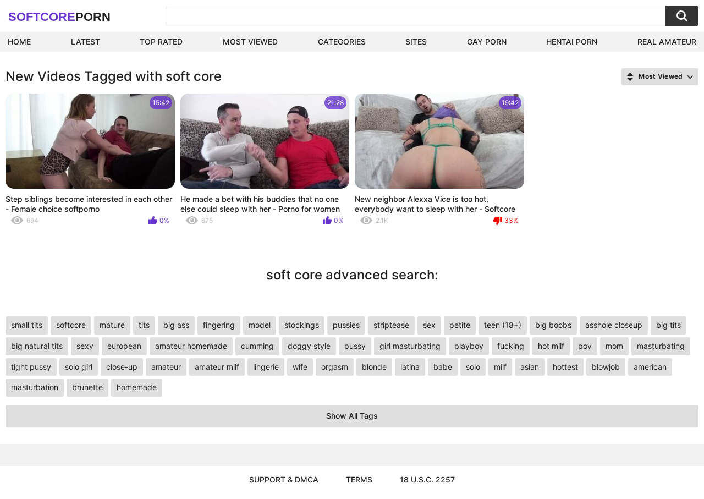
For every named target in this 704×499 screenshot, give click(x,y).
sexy (85, 345)
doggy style (309, 345)
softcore (71, 325)
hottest (565, 366)
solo (473, 366)
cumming (257, 345)
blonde (374, 366)
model (260, 325)
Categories (342, 41)
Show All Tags (352, 415)
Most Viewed (250, 41)
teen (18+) (502, 325)
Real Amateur (666, 41)
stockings (301, 325)
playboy (468, 345)
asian (529, 366)
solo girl (78, 366)
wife (300, 366)
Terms (359, 479)
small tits (26, 325)
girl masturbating (410, 345)
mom (614, 345)
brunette (87, 387)
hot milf (551, 345)
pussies (346, 325)
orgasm (334, 366)
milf (500, 366)
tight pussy (31, 366)
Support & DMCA (283, 479)
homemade (137, 387)
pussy (355, 345)
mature (112, 325)
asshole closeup (613, 325)
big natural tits (37, 345)
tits (144, 325)
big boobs (553, 325)
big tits (668, 325)
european (124, 345)
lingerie (266, 366)
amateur (166, 366)
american (650, 366)
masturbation (34, 387)
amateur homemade (191, 345)
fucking (510, 345)
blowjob (606, 366)
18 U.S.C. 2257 (427, 479)
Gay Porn (487, 41)
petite (459, 325)
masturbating (661, 345)
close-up (122, 366)
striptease (391, 325)
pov (585, 345)
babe (442, 366)
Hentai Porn (571, 41)
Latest (85, 41)
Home (19, 41)
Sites (416, 41)
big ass (176, 325)
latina (410, 366)
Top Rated (161, 41)
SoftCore (59, 17)
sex (429, 325)
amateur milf (217, 366)
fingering (219, 325)
